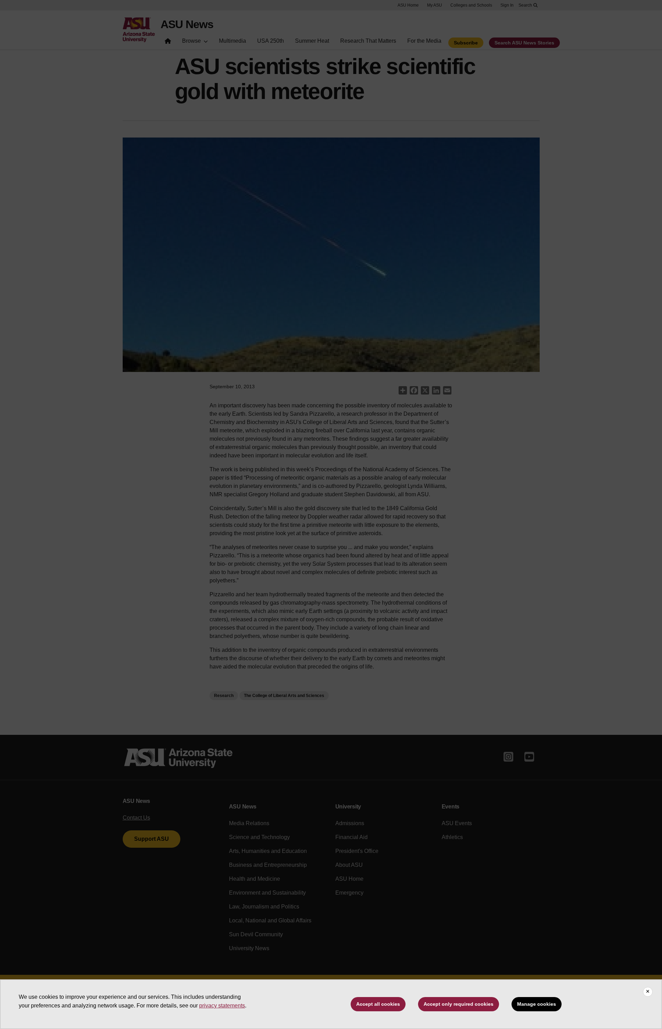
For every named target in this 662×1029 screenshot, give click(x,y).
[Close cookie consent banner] (648, 992)
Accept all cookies (378, 1004)
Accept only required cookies (458, 1004)
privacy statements (222, 1006)
